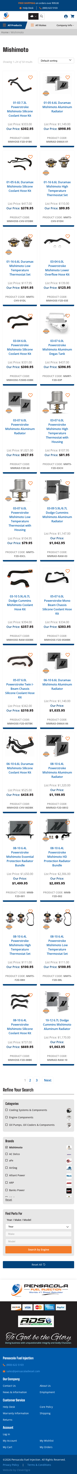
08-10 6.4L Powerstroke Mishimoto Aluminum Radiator (57, 770)
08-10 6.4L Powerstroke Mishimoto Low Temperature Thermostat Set (57, 945)
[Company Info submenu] (73, 25)
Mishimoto (16, 1147)
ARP (11, 1182)
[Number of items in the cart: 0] (72, 16)
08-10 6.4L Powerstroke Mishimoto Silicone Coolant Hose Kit (20, 1026)
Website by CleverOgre (16, 1470)
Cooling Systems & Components (28, 1110)
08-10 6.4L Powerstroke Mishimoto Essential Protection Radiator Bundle (20, 856)
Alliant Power (17, 1175)
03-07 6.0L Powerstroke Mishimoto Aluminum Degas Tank (57, 347)
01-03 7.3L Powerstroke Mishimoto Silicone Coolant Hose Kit (20, 109)
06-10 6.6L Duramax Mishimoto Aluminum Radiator (57, 684)
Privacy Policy (11, 1464)
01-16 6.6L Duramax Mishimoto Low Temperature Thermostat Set (19, 268)
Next (47, 1080)
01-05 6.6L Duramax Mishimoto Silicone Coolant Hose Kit (19, 186)
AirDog (13, 1167)
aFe (11, 1160)
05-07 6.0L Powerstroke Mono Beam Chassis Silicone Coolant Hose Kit (57, 605)
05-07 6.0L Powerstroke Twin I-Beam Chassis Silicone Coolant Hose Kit (20, 688)
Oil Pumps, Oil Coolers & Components (32, 1125)
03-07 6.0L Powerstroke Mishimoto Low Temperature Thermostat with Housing (20, 519)
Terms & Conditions (39, 1464)
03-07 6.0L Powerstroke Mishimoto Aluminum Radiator (20, 426)
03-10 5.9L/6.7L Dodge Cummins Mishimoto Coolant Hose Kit (20, 602)
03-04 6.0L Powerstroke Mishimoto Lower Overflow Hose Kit (57, 268)
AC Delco (14, 1154)
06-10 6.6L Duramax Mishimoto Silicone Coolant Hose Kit (19, 768)
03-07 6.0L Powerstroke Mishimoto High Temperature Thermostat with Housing (57, 431)
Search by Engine (38, 1249)
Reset (8, 1199)
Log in (6, 1434)
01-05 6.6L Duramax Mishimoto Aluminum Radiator (57, 107)
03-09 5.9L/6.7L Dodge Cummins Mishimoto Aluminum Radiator (57, 514)
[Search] (41, 16)
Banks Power (17, 1190)
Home (5, 32)
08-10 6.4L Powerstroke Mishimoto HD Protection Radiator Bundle (57, 856)
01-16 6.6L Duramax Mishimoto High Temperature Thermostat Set (57, 188)
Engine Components (21, 1117)
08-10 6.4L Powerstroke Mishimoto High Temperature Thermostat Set (20, 945)
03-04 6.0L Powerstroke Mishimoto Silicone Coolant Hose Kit (20, 347)
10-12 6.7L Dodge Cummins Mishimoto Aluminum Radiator (57, 1024)
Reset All (37, 1264)
